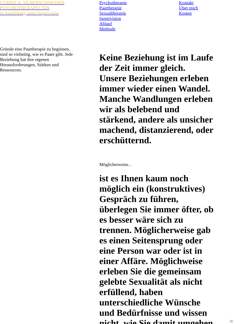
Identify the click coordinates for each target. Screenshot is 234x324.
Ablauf (105, 23)
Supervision (110, 18)
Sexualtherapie (112, 13)
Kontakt (186, 2)
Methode (107, 28)
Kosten (185, 13)
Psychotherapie (113, 2)
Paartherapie (110, 7)
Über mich (188, 7)
